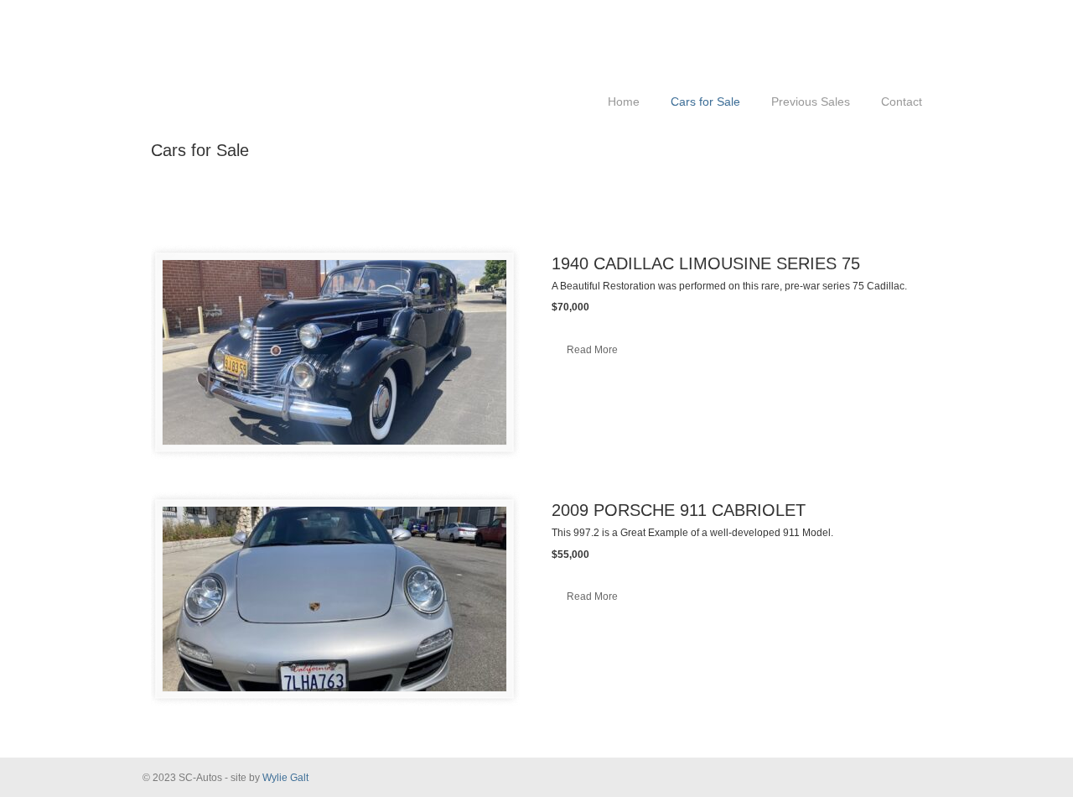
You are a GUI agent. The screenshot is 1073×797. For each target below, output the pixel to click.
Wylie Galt (285, 778)
